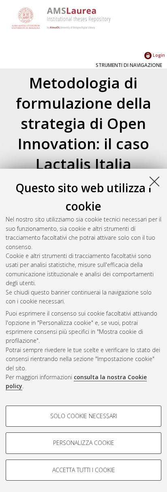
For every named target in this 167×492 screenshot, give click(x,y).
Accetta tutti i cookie (83, 470)
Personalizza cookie (83, 443)
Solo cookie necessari (83, 416)
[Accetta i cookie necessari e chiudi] (154, 181)
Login (158, 55)
